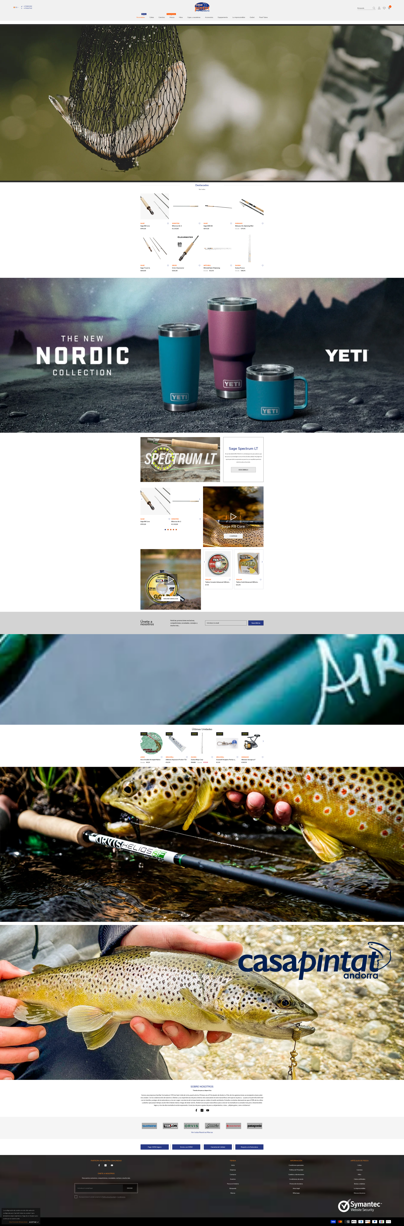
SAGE (142, 223)
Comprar (233, 536)
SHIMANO (238, 223)
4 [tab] (173, 529)
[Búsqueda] (366, 8)
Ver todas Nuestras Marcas (202, 1132)
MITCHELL (207, 265)
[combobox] (364, 8)
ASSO (142, 757)
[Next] (199, 499)
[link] (202, 1002)
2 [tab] (168, 529)
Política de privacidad (109, 1197)
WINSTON (175, 223)
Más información (170, 599)
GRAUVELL (170, 757)
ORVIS (174, 265)
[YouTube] (207, 1110)
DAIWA (238, 265)
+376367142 (28, 8)
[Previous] (142, 499)
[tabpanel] (155, 506)
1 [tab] (165, 529)
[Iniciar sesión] (379, 8)
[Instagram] (202, 1110)
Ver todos (202, 189)
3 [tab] (170, 529)
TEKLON (208, 580)
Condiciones (121, 1197)
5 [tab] (176, 529)
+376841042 (28, 6)
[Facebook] (196, 1110)
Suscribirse (256, 623)
